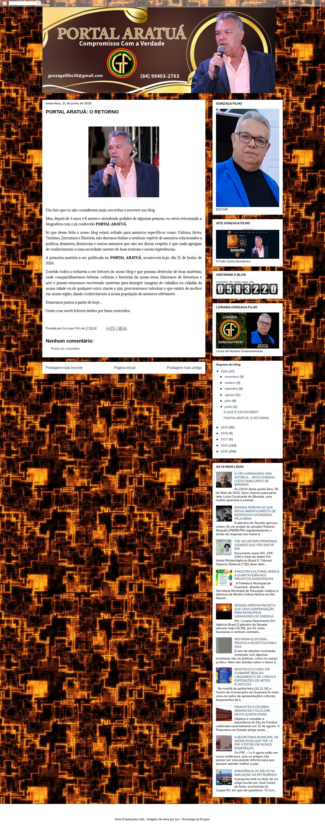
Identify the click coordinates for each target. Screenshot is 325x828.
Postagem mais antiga (184, 368)
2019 (225, 427)
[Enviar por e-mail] (108, 328)
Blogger (205, 819)
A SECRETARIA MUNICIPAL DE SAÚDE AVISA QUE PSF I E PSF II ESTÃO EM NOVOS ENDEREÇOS (256, 742)
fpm (177, 819)
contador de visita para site (235, 282)
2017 (225, 439)
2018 (225, 433)
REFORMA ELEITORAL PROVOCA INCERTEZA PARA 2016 (255, 642)
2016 (225, 445)
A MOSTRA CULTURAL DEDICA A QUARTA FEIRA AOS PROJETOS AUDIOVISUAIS (256, 575)
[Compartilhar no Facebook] (121, 328)
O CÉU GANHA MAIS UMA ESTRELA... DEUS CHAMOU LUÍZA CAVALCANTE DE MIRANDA (254, 479)
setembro (232, 388)
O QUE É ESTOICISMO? (241, 412)
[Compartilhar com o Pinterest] (125, 328)
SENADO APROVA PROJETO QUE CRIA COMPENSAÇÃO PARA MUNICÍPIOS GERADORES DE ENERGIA (254, 611)
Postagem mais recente (64, 368)
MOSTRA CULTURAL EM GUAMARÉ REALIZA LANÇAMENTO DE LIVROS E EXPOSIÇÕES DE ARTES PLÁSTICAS (255, 676)
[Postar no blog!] (112, 328)
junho (229, 406)
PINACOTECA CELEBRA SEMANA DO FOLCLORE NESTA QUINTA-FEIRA (252, 710)
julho (228, 400)
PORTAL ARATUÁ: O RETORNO (246, 418)
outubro (230, 382)
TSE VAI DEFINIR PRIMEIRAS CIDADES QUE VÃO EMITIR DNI (255, 544)
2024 (225, 371)
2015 (225, 451)
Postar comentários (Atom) (129, 379)
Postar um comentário (65, 348)
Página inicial (125, 368)
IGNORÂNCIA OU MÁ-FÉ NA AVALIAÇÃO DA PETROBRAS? (255, 772)
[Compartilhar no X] (116, 328)
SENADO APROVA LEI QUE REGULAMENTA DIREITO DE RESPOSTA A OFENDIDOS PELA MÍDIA (255, 513)
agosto (230, 395)
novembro (232, 376)
